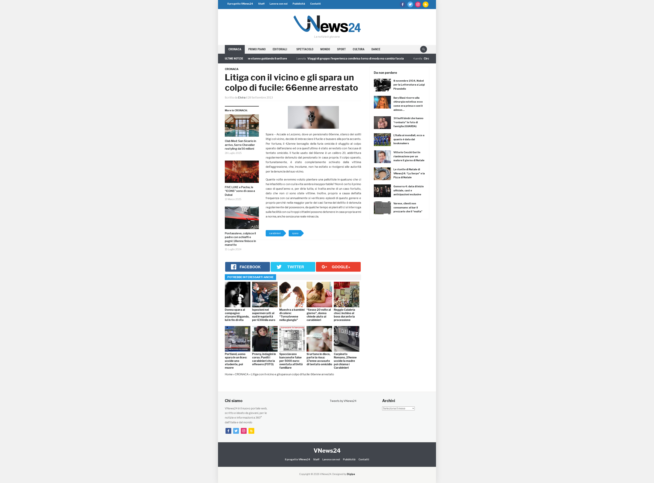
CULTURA (358, 49)
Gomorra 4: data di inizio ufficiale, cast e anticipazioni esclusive (408, 190)
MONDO (325, 49)
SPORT (341, 49)
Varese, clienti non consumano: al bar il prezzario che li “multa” (407, 207)
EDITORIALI (280, 49)
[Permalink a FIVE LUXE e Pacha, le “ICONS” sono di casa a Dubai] (242, 173)
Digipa (351, 474)
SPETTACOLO (304, 49)
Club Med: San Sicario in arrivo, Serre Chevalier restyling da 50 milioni (240, 144)
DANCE (375, 49)
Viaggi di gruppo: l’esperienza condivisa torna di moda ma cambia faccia (335, 58)
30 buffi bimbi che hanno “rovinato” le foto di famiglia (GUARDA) (408, 122)
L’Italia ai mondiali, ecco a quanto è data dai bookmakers (408, 139)
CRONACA (234, 49)
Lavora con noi (278, 3)
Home (229, 374)
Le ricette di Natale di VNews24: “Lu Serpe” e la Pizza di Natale (409, 173)
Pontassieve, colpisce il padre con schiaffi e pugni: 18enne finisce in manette (240, 239)
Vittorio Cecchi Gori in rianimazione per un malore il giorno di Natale (408, 156)
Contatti (315, 3)
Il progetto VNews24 (240, 3)
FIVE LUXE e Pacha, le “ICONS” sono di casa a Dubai (240, 191)
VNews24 (327, 450)
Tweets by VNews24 (343, 401)
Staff (261, 3)
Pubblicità (299, 3)
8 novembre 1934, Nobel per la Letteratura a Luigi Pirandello (409, 84)
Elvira (241, 97)
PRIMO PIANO (257, 49)
